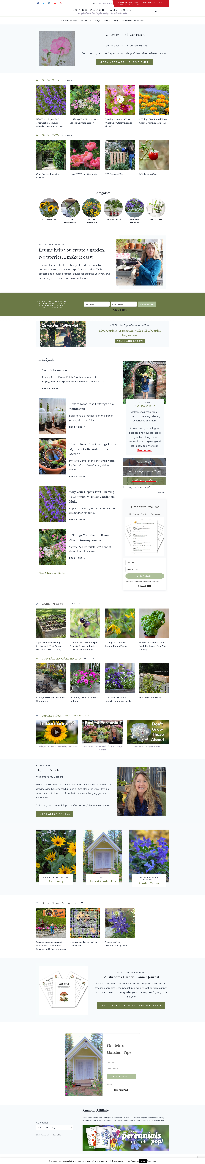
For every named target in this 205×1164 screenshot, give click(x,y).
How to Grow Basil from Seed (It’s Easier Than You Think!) (152, 646)
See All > (67, 80)
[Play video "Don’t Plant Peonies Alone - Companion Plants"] (148, 732)
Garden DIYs (50, 135)
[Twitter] (44, 3)
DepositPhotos (58, 1135)
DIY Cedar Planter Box (151, 697)
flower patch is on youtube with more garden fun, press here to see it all (140, 3)
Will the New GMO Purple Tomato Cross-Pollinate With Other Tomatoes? (83, 646)
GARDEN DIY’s (52, 604)
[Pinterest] (60, 3)
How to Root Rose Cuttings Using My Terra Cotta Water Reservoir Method (92, 449)
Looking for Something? (136, 487)
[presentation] (51, 100)
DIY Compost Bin (114, 174)
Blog (100, 3)
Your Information (54, 370)
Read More (49, 388)
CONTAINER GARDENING (61, 658)
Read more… (144, 450)
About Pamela (107, 3)
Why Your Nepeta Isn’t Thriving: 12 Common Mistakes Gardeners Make (49, 123)
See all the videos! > (77, 715)
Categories (42, 1122)
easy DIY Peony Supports (83, 174)
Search (161, 492)
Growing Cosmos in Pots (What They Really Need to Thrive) (118, 123)
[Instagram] (49, 3)
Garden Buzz (50, 80)
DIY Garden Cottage (90, 20)
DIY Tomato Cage (148, 174)
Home (95, 3)
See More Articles (52, 573)
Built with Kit (120, 310)
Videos (107, 20)
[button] (144, 536)
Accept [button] (143, 1161)
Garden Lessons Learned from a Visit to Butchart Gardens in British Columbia (51, 945)
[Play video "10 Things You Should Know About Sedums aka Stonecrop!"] (103, 732)
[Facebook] (38, 3)
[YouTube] (55, 3)
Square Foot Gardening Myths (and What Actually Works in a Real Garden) (49, 646)
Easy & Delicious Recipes (133, 20)
